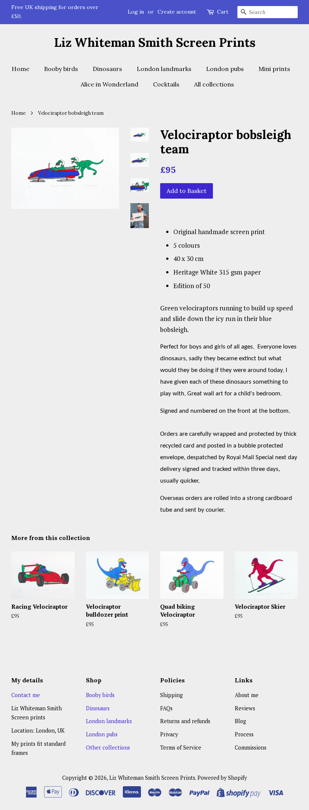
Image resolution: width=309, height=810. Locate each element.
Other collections (108, 747)
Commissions (250, 747)
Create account (177, 11)
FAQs (166, 708)
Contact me (25, 695)
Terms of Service (180, 747)
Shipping (171, 695)
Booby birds (61, 69)
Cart (222, 11)
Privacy (169, 734)
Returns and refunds (185, 721)
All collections (214, 84)
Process (244, 734)
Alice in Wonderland (109, 84)
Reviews (245, 708)
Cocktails (166, 84)
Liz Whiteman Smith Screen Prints (154, 42)
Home (20, 69)
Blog (240, 721)
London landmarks (164, 69)
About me (247, 695)
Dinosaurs (107, 69)
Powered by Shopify (222, 777)
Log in (136, 11)
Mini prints (274, 69)
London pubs (225, 69)
